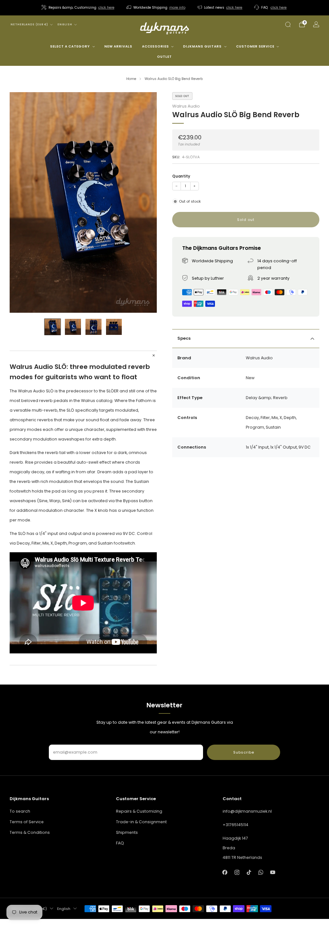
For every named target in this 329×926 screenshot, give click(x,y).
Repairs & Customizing (139, 811)
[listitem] (78, 7)
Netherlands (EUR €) (29, 24)
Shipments (127, 832)
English (65, 24)
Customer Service (255, 46)
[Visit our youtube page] (273, 872)
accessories (155, 46)
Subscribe (243, 752)
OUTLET (164, 56)
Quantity (181, 176)
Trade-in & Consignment (141, 822)
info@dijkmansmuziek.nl (247, 811)
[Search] (288, 24)
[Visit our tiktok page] (249, 872)
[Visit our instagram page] (237, 872)
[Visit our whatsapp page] (261, 872)
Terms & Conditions (30, 832)
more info (177, 7)
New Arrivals (118, 46)
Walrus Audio (186, 106)
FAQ (120, 843)
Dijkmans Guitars (202, 46)
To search (20, 811)
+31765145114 (235, 824)
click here (106, 7)
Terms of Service (27, 822)
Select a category (70, 46)
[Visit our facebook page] (225, 872)
